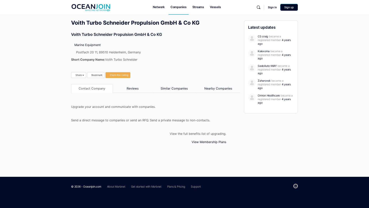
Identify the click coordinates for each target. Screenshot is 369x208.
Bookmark (96, 75)
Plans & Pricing (176, 186)
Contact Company (92, 88)
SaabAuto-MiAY (267, 65)
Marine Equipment (87, 45)
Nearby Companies (218, 88)
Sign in (272, 7)
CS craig (263, 36)
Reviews (133, 88)
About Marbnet (116, 186)
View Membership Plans (209, 142)
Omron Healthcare (269, 95)
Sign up (289, 7)
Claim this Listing (118, 75)
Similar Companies (174, 88)
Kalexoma (264, 51)
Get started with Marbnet (146, 186)
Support (196, 186)
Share (78, 75)
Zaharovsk (264, 80)
